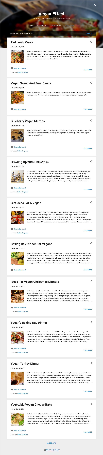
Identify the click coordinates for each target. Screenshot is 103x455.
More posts (51, 443)
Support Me (42, 26)
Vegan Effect (52, 13)
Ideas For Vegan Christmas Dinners (35, 281)
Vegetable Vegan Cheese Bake (31, 404)
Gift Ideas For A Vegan (26, 203)
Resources (69, 26)
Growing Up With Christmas (30, 162)
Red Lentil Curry (22, 42)
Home (31, 26)
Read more (87, 70)
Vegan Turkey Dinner (25, 363)
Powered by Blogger (53, 450)
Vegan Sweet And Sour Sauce (31, 83)
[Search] (95, 5)
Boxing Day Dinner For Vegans (31, 244)
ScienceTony (55, 26)
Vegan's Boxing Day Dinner (29, 322)
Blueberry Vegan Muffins (28, 121)
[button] (91, 42)
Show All (89, 33)
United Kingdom (22, 72)
